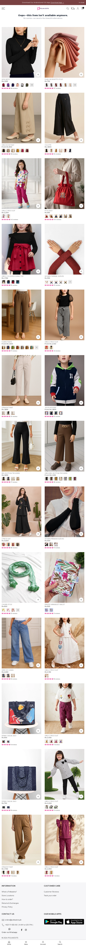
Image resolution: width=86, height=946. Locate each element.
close (5, 2)
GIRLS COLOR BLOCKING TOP (13, 276)
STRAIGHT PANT (7, 407)
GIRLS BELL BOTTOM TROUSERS (56, 473)
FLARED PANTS (7, 342)
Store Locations (8, 896)
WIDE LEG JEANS (8, 670)
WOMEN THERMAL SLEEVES (54, 276)
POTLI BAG (49, 211)
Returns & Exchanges (10, 903)
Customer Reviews (51, 892)
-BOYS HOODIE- (51, 407)
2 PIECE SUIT (6, 539)
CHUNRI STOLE (7, 604)
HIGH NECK (6, 79)
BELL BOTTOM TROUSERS (11, 473)
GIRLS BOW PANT (8, 145)
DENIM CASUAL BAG (9, 736)
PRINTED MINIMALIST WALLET (55, 604)
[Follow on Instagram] (26, 930)
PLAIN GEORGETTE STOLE (54, 79)
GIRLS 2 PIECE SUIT (8, 211)
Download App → (57, 2)
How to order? (7, 899)
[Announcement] (43, 2)
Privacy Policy (7, 907)
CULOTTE (48, 145)
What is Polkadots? (9, 892)
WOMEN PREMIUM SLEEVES (54, 539)
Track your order (50, 896)
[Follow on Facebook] (22, 930)
